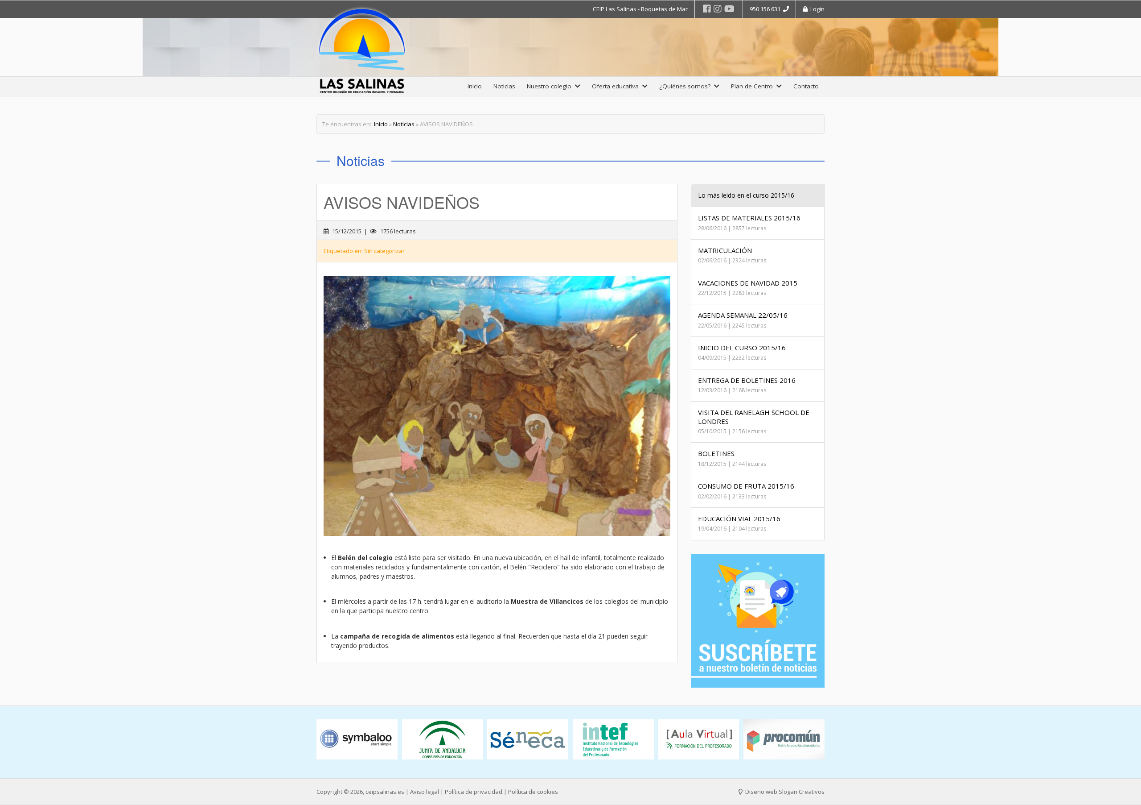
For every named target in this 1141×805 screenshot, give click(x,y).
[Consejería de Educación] (442, 739)
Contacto (806, 86)
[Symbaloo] (357, 739)
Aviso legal (424, 792)
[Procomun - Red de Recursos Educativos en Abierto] (784, 739)
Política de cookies (533, 792)
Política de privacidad (473, 792)
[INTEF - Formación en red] (613, 739)
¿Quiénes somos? (686, 86)
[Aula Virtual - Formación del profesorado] (698, 739)
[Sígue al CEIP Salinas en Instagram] (717, 9)
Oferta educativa (617, 86)
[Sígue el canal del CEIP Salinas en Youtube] (729, 9)
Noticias (504, 86)
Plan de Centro (753, 86)
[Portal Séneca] (527, 739)
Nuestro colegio (551, 86)
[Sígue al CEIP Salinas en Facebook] (707, 9)
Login (816, 9)
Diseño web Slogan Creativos (784, 792)
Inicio (475, 86)
